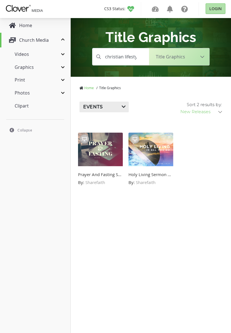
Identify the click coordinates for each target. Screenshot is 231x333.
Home (89, 88)
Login (215, 8)
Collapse (24, 130)
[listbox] (201, 112)
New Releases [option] (195, 111)
